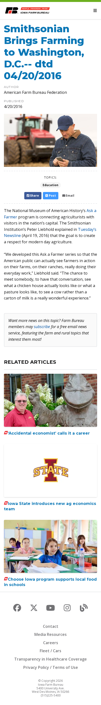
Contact (50, 626)
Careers (50, 642)
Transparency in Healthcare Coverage (50, 659)
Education (50, 185)
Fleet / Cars (50, 650)
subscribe (42, 326)
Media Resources (50, 634)
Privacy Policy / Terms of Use (50, 667)
